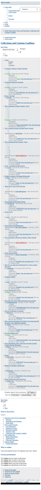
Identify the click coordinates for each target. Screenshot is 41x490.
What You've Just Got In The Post (15, 186)
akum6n (9, 97)
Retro (8, 178)
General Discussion (11, 443)
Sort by (8, 395)
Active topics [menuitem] (12, 12)
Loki (17, 198)
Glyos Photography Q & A (13, 290)
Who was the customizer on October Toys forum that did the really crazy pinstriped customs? (22, 322)
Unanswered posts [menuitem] (13, 10)
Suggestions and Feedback (14, 421)
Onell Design (18, 482)
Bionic (18, 273)
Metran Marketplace (12, 437)
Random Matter (9, 442)
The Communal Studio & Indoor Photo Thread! (19, 128)
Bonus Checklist (10, 96)
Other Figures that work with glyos (15, 379)
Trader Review (10, 438)
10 (9, 150)
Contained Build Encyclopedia (14, 82)
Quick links (8, 7)
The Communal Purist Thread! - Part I (16, 142)
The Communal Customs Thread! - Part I (17, 106)
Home (6, 31)
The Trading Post (10, 435)
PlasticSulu (10, 371)
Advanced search (37, 9)
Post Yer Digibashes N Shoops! (14, 311)
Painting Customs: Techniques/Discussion (17, 176)
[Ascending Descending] (27, 395)
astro (8, 217)
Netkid (18, 103)
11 (9, 152)
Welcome (8, 419)
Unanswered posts (10, 37)
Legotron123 (20, 138)
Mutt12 (9, 347)
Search (36, 9)
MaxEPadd (18, 133)
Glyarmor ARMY (10, 277)
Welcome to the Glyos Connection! (15, 418)
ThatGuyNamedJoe (22, 125)
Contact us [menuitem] (8, 477)
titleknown (10, 313)
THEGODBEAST (21, 155)
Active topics (8, 39)
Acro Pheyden (20, 92)
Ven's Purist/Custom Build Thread (15, 202)
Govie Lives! (9, 212)
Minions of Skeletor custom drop (14, 365)
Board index (12, 31)
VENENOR (10, 203)
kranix (8, 87)
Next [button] (6, 55)
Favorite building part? (11, 333)
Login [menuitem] (6, 24)
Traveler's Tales (10, 431)
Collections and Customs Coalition (17, 43)
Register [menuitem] (7, 26)
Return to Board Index (7, 411)
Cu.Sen (18, 162)
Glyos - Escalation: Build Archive (15, 166)
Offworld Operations (12, 440)
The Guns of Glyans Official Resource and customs (20, 301)
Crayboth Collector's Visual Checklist (16, 68)
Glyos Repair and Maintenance (14, 225)
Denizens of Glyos (11, 428)
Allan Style (9, 482)
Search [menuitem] (10, 16)
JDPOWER (10, 357)
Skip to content (5, 2)
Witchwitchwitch (21, 352)
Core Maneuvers (11, 426)
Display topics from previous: (15, 392)
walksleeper (10, 268)
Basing (7, 355)
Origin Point (9, 423)
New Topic (4, 47)
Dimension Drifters (11, 430)
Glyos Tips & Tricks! (11, 253)
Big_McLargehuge (21, 227)
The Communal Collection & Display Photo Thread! (20, 237)
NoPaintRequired (20, 191)
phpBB (10, 480)
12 (9, 154)
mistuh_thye (10, 381)
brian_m (18, 183)
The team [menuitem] (11, 19)
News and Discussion (23, 31)
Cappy (9, 74)
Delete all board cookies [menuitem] (12, 473)
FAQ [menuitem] (6, 22)
